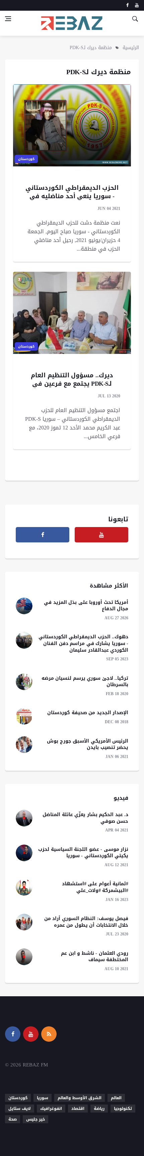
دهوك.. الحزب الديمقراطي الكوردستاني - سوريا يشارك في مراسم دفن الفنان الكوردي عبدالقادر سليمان (84, 643)
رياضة (99, 1108)
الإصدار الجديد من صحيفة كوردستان (87, 712)
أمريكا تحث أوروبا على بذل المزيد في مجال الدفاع (86, 606)
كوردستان (26, 159)
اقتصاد (77, 1108)
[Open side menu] (8, 18)
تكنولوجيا (123, 1108)
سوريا (42, 1098)
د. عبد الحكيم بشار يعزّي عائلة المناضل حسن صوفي (85, 818)
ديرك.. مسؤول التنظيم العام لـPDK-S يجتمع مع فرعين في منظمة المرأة (72, 384)
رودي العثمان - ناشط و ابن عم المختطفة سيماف (94, 957)
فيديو (121, 798)
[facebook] (127, 5)
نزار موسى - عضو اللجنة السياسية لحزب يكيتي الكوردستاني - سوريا (83, 853)
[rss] (49, 1034)
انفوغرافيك (51, 1108)
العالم (116, 1098)
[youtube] (137, 5)
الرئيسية (131, 47)
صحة (12, 1119)
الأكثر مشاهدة (109, 586)
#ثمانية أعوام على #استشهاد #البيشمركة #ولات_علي (95, 887)
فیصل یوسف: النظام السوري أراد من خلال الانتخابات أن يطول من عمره (86, 922)
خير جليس (35, 1119)
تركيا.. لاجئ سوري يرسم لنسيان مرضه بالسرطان (85, 681)
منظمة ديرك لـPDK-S (91, 47)
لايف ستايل (19, 1108)
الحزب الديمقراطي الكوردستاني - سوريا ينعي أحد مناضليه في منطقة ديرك (72, 196)
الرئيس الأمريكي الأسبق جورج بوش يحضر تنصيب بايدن (87, 744)
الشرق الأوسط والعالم (79, 1098)
